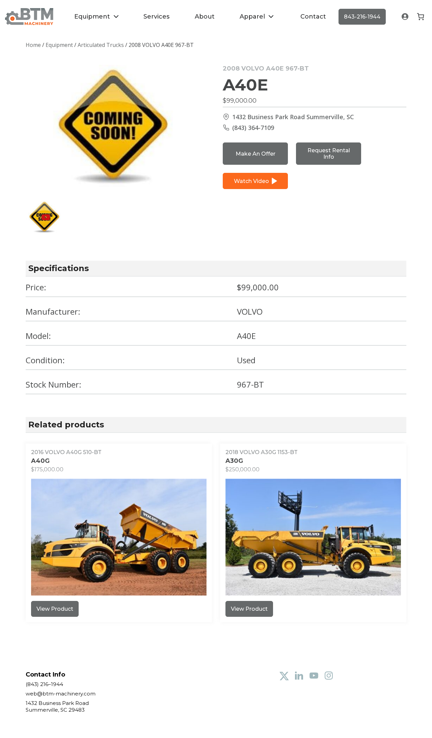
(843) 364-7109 (253, 128)
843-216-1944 (362, 17)
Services (156, 16)
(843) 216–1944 (44, 684)
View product (54, 609)
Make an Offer (255, 154)
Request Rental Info (328, 153)
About (205, 16)
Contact (313, 16)
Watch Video (251, 181)
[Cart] (420, 16)
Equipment (92, 16)
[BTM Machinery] (29, 16)
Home (33, 45)
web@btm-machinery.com (61, 693)
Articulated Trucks (101, 45)
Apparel (252, 16)
